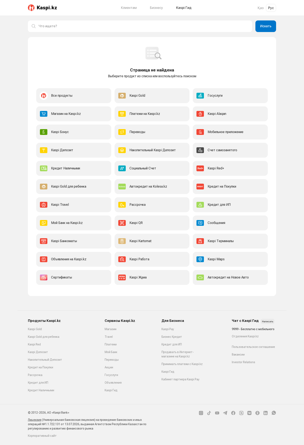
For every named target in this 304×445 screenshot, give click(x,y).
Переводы (112, 359)
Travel (109, 336)
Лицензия (34, 419)
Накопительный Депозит (45, 359)
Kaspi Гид (111, 390)
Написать (267, 321)
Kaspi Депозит (38, 352)
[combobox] (144, 26)
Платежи (111, 344)
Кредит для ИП (38, 382)
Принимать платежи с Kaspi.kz (182, 364)
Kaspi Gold (35, 329)
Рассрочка (35, 375)
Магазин (110, 329)
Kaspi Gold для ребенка (43, 336)
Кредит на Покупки (40, 367)
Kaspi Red (34, 344)
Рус (271, 8)
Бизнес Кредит (172, 336)
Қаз (261, 8)
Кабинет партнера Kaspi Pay (180, 379)
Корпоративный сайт (42, 435)
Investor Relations (243, 362)
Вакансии (238, 354)
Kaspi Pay (168, 329)
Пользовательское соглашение (253, 347)
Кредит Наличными (41, 390)
